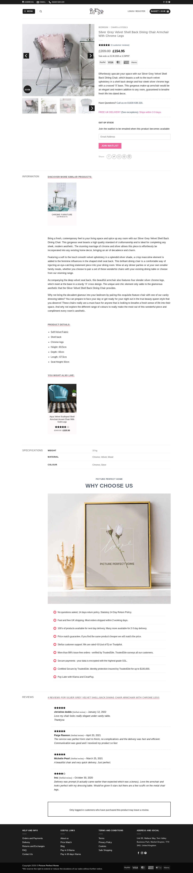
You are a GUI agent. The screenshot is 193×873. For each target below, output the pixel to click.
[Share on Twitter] (114, 156)
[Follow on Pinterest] (169, 2)
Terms (101, 838)
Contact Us (27, 854)
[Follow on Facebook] (164, 2)
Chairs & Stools (119, 27)
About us (64, 838)
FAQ (24, 850)
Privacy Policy (105, 842)
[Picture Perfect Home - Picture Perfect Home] (96, 11)
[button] (29, 11)
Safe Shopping (105, 850)
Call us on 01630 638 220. (130, 103)
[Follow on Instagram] (166, 2)
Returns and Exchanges (33, 846)
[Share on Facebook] (109, 156)
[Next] (90, 56)
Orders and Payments (32, 838)
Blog (62, 846)
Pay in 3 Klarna (67, 850)
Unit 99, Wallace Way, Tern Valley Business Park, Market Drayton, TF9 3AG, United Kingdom (153, 842)
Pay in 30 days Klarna (70, 854)
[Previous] (26, 56)
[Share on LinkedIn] (129, 156)
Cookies (102, 846)
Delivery (26, 842)
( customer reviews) (120, 45)
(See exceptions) (129, 112)
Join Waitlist (110, 146)
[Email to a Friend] (119, 156)
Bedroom (103, 27)
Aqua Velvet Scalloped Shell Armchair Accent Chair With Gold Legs (62, 419)
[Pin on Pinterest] (124, 156)
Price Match (66, 842)
